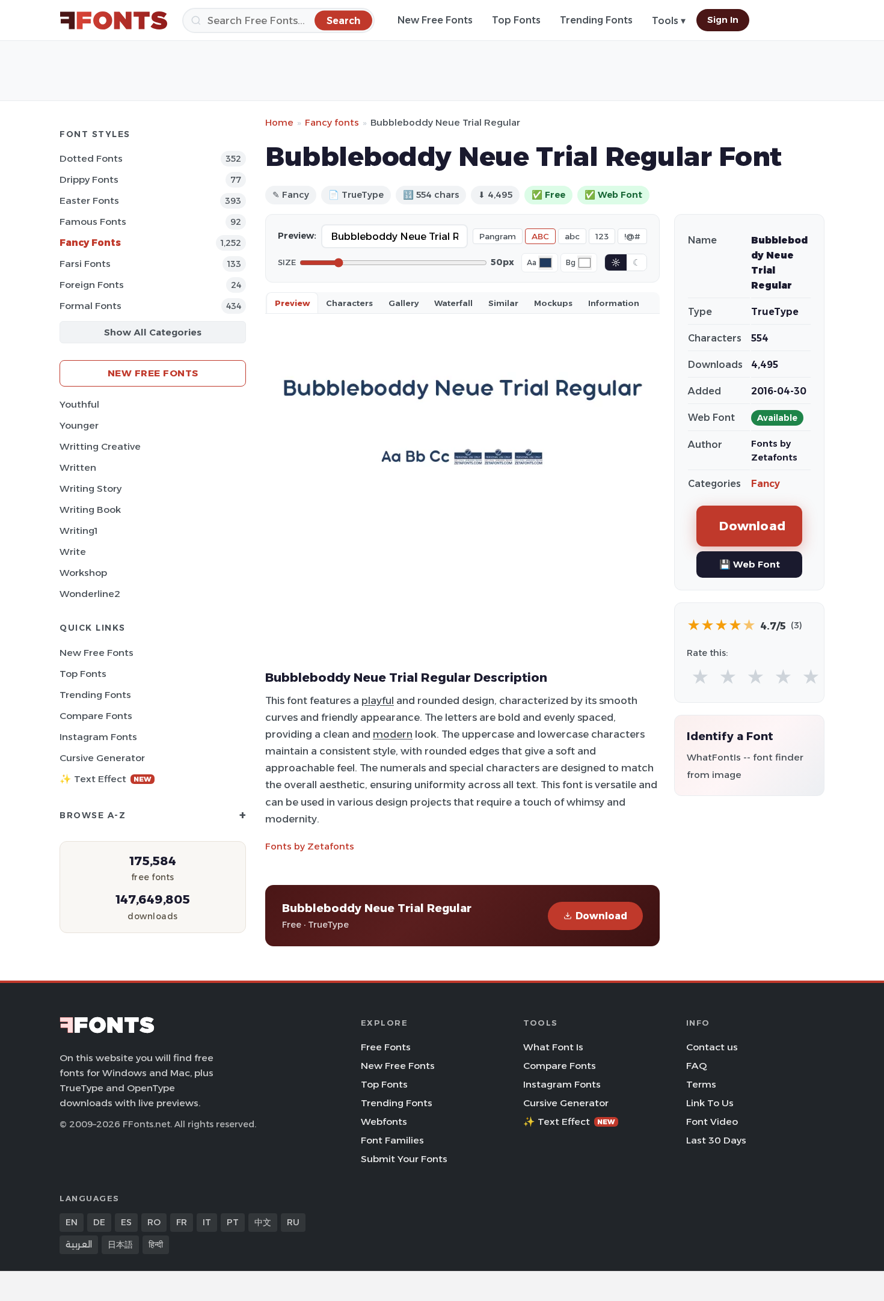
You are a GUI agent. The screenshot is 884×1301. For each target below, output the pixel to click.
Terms (701, 1084)
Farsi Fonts (85, 263)
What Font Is (553, 1047)
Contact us (712, 1047)
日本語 (120, 1244)
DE (99, 1222)
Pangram (497, 236)
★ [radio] (700, 677)
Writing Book (90, 509)
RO (154, 1222)
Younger (79, 425)
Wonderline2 (90, 593)
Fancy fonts (332, 122)
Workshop (83, 572)
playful (377, 700)
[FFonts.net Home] (114, 20)
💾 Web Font (749, 564)
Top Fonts (516, 20)
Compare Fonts (96, 715)
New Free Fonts (435, 20)
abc (572, 236)
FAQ (696, 1065)
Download (601, 916)
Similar (503, 303)
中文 (262, 1222)
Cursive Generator (102, 758)
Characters (349, 303)
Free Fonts (386, 1047)
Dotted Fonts (91, 158)
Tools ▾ (669, 20)
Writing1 (78, 530)
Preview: (297, 235)
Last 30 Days (716, 1140)
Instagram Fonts (98, 736)
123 (602, 236)
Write (73, 551)
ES (126, 1222)
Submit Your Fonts (404, 1159)
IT (207, 1222)
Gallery (403, 303)
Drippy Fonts (89, 179)
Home (279, 122)
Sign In (722, 19)
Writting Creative (100, 446)
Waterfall (453, 303)
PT (233, 1222)
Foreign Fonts (92, 284)
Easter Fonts (89, 200)
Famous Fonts (93, 221)
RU (293, 1222)
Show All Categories (152, 332)
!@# (632, 236)
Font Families (392, 1140)
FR (181, 1222)
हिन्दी (156, 1244)
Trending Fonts (596, 20)
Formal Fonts (90, 305)
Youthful (79, 404)
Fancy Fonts (90, 242)
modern (393, 734)
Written (78, 467)
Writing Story (90, 488)
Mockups (553, 303)
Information (613, 303)
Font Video (712, 1121)
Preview (292, 303)
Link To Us (710, 1103)
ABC (540, 236)
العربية (79, 1244)
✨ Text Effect (106, 779)
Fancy (765, 483)
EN (72, 1222)
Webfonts (384, 1121)
